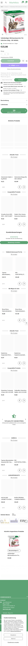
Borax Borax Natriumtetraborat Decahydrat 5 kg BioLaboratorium (20, 310)
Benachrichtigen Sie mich (14, 550)
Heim (2, 6)
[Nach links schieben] (19, 187)
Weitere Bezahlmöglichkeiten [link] (14, 69)
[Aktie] (26, 61)
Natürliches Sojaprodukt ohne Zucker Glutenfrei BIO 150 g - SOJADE (7, 354)
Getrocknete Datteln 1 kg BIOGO (7, 177)
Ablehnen (13, 638)
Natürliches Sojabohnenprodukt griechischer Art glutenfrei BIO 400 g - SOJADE (20, 354)
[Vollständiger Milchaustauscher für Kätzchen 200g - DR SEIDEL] (14, 541)
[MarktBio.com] (5, 521)
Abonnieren (20, 79)
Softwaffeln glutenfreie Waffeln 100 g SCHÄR (20, 391)
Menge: (2, 51)
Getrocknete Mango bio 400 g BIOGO (20, 177)
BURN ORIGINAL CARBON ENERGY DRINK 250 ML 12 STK (20, 498)
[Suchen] (6, 2)
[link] (23, 61)
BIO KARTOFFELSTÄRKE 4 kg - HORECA (20, 273)
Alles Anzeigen (14, 157)
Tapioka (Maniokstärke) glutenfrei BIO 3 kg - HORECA (7, 273)
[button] (1, 521)
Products (6, 6)
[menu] (2, 2)
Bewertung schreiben (14, 242)
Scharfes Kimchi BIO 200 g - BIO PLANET (6, 215)
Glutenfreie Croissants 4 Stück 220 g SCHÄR (7, 391)
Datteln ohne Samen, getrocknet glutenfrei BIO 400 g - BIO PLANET (20, 215)
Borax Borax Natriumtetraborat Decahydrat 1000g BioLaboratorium (7, 310)
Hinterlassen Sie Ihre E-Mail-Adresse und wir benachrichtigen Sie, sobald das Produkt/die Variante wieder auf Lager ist (13, 74)
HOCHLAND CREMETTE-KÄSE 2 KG (6, 498)
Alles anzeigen (14, 514)
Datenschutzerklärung (15, 631)
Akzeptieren (13, 635)
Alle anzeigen (14, 254)
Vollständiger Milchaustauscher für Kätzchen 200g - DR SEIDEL (13, 554)
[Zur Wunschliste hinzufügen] (19, 536)
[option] (14, 22)
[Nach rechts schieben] (25, 111)
